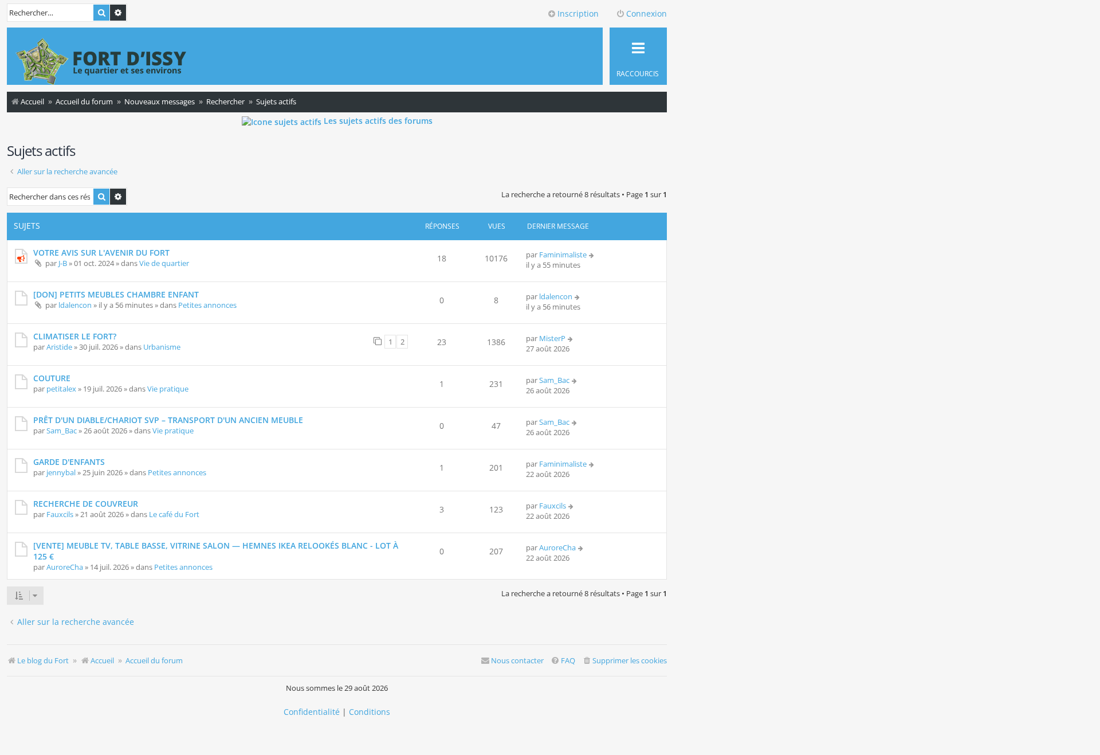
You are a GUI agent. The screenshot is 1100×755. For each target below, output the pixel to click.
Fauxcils (59, 514)
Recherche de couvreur (85, 503)
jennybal (61, 472)
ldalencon (75, 305)
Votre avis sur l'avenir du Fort (101, 252)
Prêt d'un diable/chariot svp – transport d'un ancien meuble (168, 419)
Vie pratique (167, 389)
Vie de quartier (164, 263)
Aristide (59, 347)
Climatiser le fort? (74, 336)
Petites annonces (207, 305)
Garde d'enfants (69, 461)
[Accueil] (101, 63)
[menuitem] (624, 660)
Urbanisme (161, 347)
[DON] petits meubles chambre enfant (116, 294)
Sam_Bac (554, 380)
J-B (62, 263)
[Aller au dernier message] (592, 254)
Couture (51, 378)
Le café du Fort (174, 514)
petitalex (61, 389)
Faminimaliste (563, 254)
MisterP (552, 338)
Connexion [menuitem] (646, 13)
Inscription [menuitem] (578, 13)
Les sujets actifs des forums (377, 120)
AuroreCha (64, 567)
